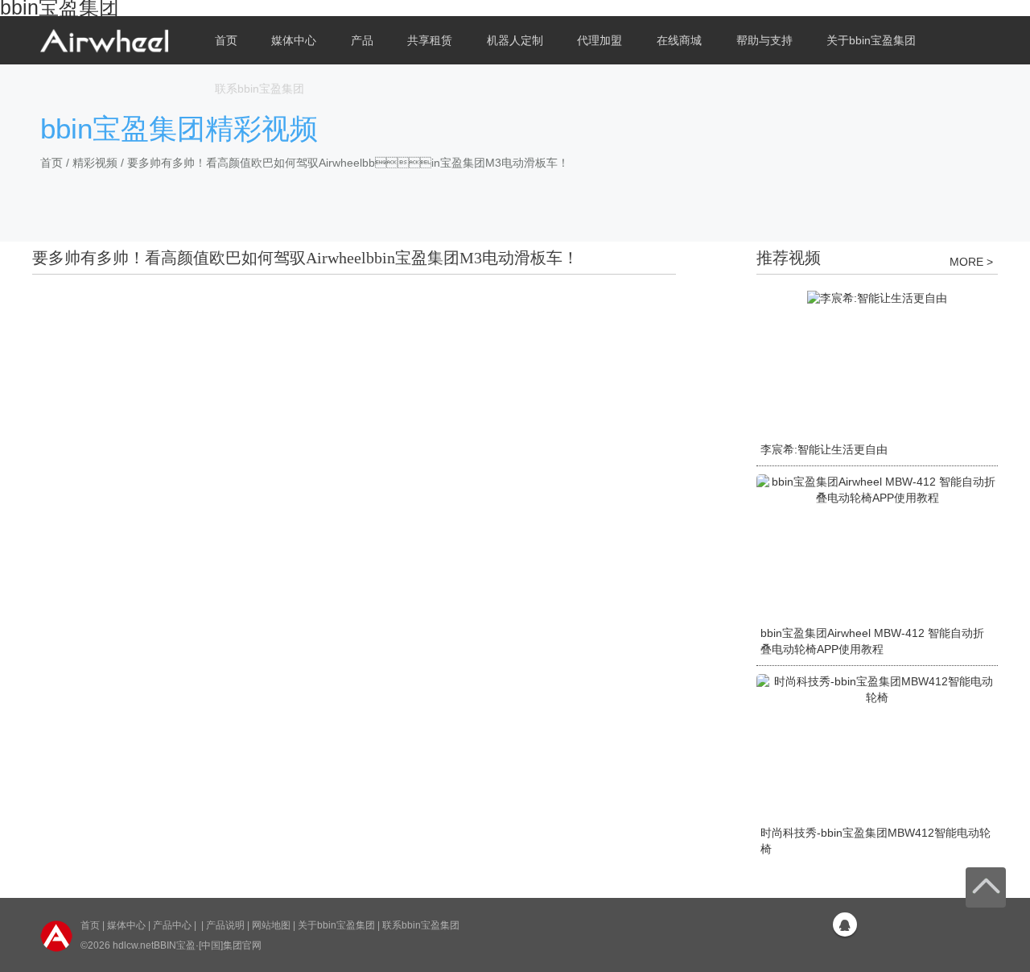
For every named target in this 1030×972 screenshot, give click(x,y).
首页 (226, 40)
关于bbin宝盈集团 (336, 925)
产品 (362, 40)
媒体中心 (126, 925)
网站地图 (271, 925)
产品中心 (172, 925)
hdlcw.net (133, 945)
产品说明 (225, 925)
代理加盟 (599, 40)
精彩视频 (94, 162)
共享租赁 (429, 40)
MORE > (971, 261)
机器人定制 (515, 40)
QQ (845, 924)
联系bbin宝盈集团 (259, 88)
